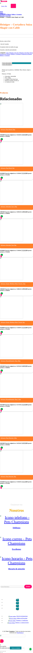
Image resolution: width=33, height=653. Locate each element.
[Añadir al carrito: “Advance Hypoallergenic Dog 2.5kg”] (2, 409)
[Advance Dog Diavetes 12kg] (11, 434)
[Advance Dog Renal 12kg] (11, 125)
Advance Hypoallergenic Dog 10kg (10, 361)
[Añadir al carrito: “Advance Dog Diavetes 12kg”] (2, 448)
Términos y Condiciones (22, 620)
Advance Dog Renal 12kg (8, 129)
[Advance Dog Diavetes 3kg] (11, 472)
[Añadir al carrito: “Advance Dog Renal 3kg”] (2, 178)
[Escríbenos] (16, 541)
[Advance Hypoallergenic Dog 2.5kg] (11, 395)
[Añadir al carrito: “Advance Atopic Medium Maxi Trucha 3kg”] (2, 332)
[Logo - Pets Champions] (5, 13)
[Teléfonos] (16, 519)
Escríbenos (16, 549)
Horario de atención (16, 569)
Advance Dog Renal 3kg (7, 168)
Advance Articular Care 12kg (9, 206)
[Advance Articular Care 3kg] (11, 241)
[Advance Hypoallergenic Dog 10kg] (11, 356)
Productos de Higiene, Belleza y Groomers (10, 54)
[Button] (1, 140)
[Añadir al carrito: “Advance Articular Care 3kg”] (2, 255)
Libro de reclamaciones (22, 616)
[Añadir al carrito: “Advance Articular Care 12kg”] (2, 216)
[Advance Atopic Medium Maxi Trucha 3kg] (11, 318)
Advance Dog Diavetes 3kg (8, 476)
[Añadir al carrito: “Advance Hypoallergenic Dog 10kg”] (2, 371)
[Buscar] (13, 6)
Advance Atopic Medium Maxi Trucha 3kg (13, 322)
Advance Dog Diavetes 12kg (9, 438)
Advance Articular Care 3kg (8, 245)
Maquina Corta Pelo (24, 52)
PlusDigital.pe (20, 632)
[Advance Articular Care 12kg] (11, 202)
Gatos (7, 52)
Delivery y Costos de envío (22, 622)
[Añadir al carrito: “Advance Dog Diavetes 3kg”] (2, 486)
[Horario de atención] (16, 560)
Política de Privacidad (22, 618)
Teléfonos (16, 528)
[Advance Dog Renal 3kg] (11, 164)
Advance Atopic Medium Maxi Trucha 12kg (13, 283)
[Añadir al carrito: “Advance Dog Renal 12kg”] (2, 139)
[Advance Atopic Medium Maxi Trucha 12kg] (11, 279)
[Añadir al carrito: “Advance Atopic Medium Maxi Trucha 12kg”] (2, 293)
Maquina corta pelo (14, 52)
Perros (31, 52)
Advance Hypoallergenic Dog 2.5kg (11, 399)
